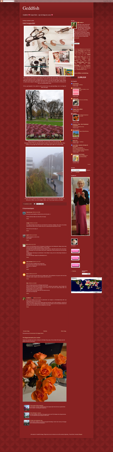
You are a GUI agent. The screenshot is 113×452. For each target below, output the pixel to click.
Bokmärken (81, 50)
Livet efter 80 (75, 83)
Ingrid (27, 235)
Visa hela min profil (75, 38)
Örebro (85, 69)
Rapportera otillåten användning (79, 73)
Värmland (79, 69)
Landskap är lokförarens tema (78, 126)
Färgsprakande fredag (76, 53)
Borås (85, 50)
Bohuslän (76, 50)
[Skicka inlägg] (35, 203)
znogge (28, 223)
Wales (82, 69)
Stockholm (88, 65)
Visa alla (89, 164)
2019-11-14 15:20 (33, 235)
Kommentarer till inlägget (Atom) (36, 333)
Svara (27, 218)
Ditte (27, 283)
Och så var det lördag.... (83, 99)
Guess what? (80, 56)
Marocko (73, 59)
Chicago (88, 50)
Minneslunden (78, 59)
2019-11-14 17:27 (33, 273)
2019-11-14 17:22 (36, 261)
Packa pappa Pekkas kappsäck (36, 405)
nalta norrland (29, 261)
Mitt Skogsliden (76, 130)
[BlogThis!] (38, 204)
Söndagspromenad (74, 66)
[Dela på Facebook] (41, 204)
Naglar (89, 60)
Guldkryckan (75, 98)
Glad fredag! (78, 54)
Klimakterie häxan (77, 88)
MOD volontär (83, 60)
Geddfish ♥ (28, 297)
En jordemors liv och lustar (78, 154)
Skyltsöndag (75, 65)
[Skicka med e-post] (37, 204)
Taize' (79, 66)
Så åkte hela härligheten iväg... (36, 420)
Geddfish (31, 8)
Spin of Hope (82, 65)
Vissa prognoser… (76, 110)
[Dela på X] (40, 204)
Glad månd (84, 54)
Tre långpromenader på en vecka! (31, 337)
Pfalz (86, 62)
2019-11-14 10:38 (36, 212)
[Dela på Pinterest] (43, 204)
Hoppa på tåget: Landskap (78, 84)
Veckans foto (77, 68)
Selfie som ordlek (84, 63)
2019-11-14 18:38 (32, 283)
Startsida (45, 331)
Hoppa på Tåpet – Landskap (78, 141)
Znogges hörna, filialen (78, 109)
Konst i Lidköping (82, 57)
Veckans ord (84, 68)
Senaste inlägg (26, 331)
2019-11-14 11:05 (33, 223)
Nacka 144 (75, 140)
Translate (77, 172)
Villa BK (88, 68)
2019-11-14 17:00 (32, 244)
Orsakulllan (80, 62)
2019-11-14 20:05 (37, 297)
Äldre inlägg (63, 331)
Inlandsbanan (74, 57)
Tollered (82, 66)
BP (27, 244)
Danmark (73, 51)
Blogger (80, 434)
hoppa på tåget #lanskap (84, 131)
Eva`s (27, 273)
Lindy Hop (88, 57)
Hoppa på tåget (87, 56)
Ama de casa (29, 212)
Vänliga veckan (74, 69)
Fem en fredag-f (87, 51)
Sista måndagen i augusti (35, 413)
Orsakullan (73, 62)
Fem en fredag (79, 51)
